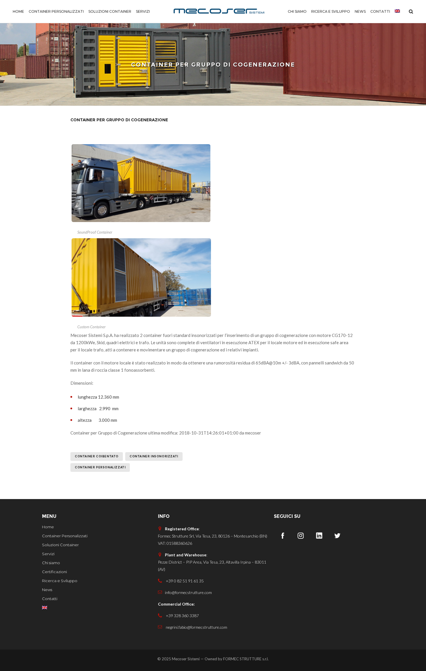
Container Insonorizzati (154, 456)
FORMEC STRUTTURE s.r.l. (246, 659)
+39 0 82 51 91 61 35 (184, 580)
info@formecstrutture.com (188, 592)
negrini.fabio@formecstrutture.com (196, 627)
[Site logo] (219, 11)
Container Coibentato (97, 456)
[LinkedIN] (319, 535)
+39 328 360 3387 (182, 615)
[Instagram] (301, 535)
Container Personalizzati (100, 467)
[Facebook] (282, 535)
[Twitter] (337, 535)
